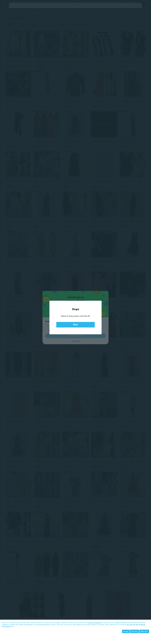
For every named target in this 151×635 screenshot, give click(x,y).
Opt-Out (134, 631)
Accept (125, 631)
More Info (144, 631)
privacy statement (94, 622)
